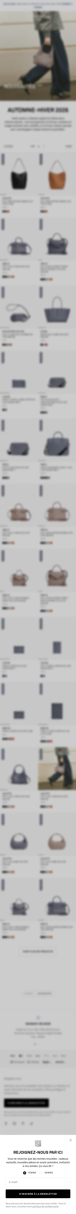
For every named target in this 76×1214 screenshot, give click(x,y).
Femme (32, 1173)
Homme (49, 1173)
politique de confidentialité (45, 1207)
